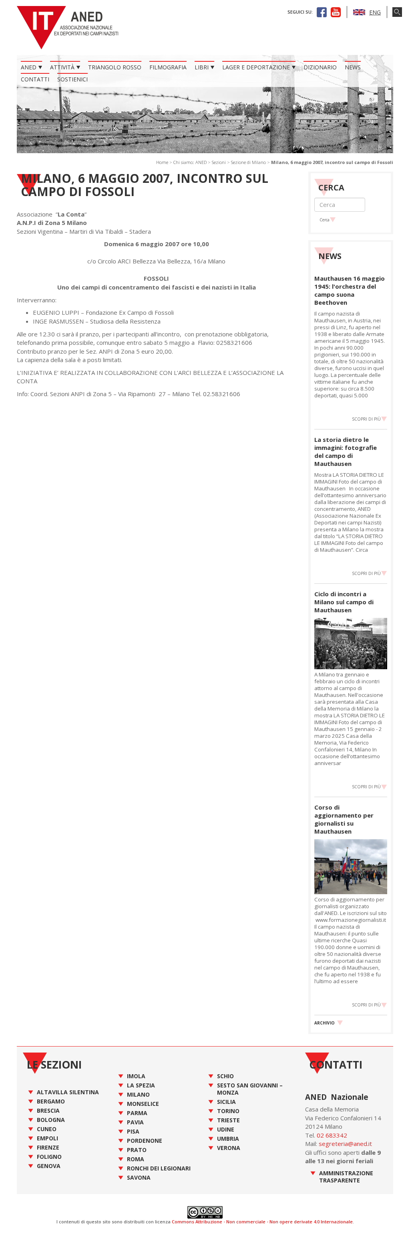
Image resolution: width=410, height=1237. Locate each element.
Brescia (48, 1110)
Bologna (51, 1120)
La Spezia (141, 1085)
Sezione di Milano (248, 162)
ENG (375, 12)
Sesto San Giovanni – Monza (250, 1088)
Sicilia (226, 1101)
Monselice (143, 1103)
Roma (135, 1159)
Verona (228, 1148)
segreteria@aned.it (345, 1144)
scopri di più (366, 419)
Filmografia (168, 67)
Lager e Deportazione (256, 67)
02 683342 (332, 1135)
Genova (48, 1166)
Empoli (47, 1138)
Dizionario (320, 67)
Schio (225, 1076)
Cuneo (46, 1129)
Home (162, 162)
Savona (139, 1177)
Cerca (325, 220)
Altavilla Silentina (68, 1092)
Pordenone (144, 1140)
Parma (137, 1113)
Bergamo (51, 1101)
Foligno (49, 1156)
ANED (28, 67)
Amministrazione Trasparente (346, 1176)
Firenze (48, 1147)
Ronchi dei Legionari (159, 1168)
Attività (62, 67)
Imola (136, 1076)
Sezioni (219, 162)
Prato (137, 1150)
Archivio (324, 1023)
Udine (225, 1129)
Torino (228, 1111)
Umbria (228, 1138)
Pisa (133, 1131)
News (353, 67)
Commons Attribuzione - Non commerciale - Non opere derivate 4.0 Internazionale (262, 1222)
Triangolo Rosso (114, 67)
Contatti (35, 79)
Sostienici (72, 79)
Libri (202, 67)
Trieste (228, 1120)
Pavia (135, 1122)
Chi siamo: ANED (190, 162)
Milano (138, 1094)
